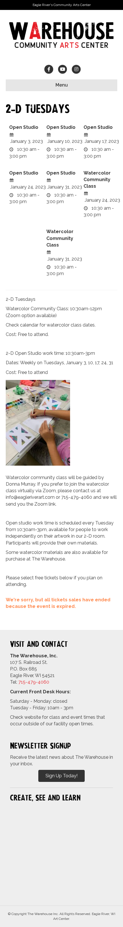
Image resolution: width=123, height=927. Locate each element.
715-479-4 (29, 682)
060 (45, 682)
